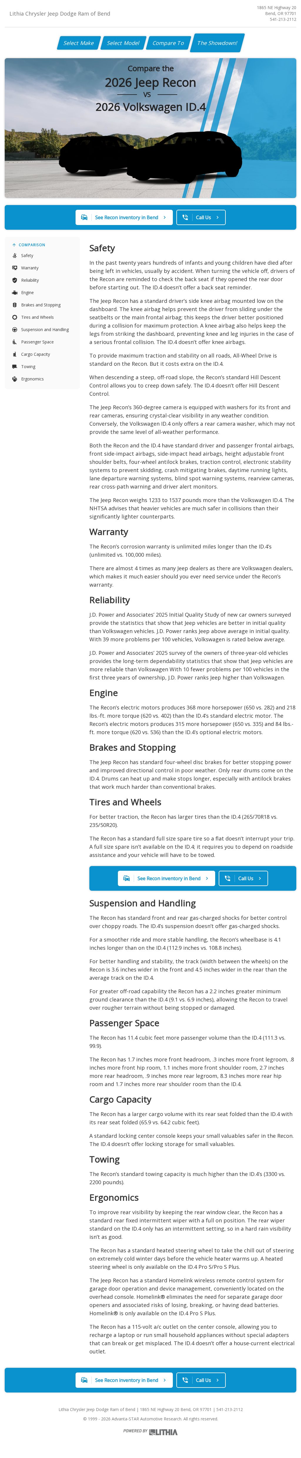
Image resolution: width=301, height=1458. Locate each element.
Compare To (168, 42)
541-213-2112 (283, 19)
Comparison (32, 244)
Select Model (123, 42)
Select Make (79, 42)
